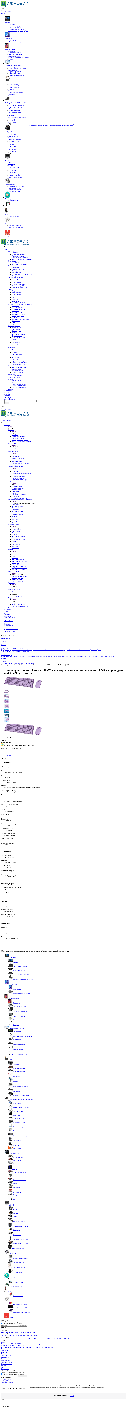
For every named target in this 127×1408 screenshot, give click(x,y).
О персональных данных (9, 1355)
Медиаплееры (16, 282)
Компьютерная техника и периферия (20, 304)
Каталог (7, 249)
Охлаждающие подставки (20, 257)
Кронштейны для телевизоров (21, 281)
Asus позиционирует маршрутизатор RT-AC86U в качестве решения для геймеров (27, 1347)
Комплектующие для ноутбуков (22, 259)
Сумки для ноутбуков (18, 254)
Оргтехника (16, 359)
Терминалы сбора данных (20, 361)
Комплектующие (14, 326)
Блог (2, 1367)
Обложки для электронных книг (22, 274)
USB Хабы (15, 322)
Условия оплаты (6, 1360)
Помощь (3, 1359)
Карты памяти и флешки (20, 307)
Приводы (15, 339)
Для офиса (12, 347)
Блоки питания (16, 327)
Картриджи (15, 357)
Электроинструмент (14, 377)
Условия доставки (6, 1362)
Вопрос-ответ (5, 1369)
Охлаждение (16, 342)
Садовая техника (17, 376)
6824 (72, 1395)
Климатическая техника (19, 367)
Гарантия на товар (6, 1364)
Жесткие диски (16, 331)
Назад (10, 426)
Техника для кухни (18, 372)
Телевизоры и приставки (16, 277)
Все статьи (4, 1342)
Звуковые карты (17, 336)
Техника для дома (17, 369)
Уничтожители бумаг (18, 364)
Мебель (11, 379)
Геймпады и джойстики (26, 663)
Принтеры (15, 351)
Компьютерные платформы (20, 319)
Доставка (7, 394)
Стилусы (15, 276)
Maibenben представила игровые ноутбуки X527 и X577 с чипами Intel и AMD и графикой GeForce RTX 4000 (35, 1339)
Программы (15, 324)
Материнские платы (18, 334)
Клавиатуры (10, 663)
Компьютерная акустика (19, 302)
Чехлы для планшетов (19, 271)
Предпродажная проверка (20, 387)
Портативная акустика (19, 299)
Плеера (14, 297)
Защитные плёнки (17, 272)
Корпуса (14, 332)
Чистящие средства (18, 316)
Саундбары (15, 301)
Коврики (16, 663)
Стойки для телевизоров (19, 287)
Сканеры (15, 352)
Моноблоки (15, 306)
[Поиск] (1, 10)
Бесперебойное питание (19, 356)
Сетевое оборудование (19, 309)
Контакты (7, 397)
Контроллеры (16, 344)
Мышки (3, 663)
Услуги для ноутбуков (19, 384)
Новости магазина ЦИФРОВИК (13, 1323)
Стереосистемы (17, 291)
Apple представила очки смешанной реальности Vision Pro (19, 1332)
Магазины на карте (7, 637)
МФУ (13, 349)
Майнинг (15, 317)
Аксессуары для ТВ (18, 286)
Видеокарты (16, 329)
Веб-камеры (16, 321)
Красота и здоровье (18, 371)
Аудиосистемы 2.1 (18, 292)
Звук (10, 289)
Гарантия (7, 395)
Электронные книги (18, 269)
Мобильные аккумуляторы (20, 264)
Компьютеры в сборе (18, 314)
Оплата (6, 392)
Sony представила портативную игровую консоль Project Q (19, 1335)
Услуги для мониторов (19, 385)
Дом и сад (11, 374)
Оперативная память (18, 337)
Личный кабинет (9, 399)
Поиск (7, 402)
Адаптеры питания (18, 256)
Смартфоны (12, 261)
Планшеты (15, 267)
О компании (8, 390)
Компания (4, 1349)
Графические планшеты (19, 362)
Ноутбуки (11, 251)
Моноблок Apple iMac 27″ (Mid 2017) (12, 1345)
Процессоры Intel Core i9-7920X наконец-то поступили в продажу (22, 1344)
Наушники (15, 296)
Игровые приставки (18, 284)
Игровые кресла (17, 380)
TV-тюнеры (15, 346)
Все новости (5, 1329)
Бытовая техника (14, 366)
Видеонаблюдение (18, 354)
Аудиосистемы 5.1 (18, 294)
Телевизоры (15, 279)
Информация (5, 1357)
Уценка (10, 389)
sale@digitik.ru (5, 638)
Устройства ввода (17, 312)
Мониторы (15, 311)
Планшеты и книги (14, 266)
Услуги (10, 382)
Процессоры (16, 341)
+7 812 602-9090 (6, 11)
